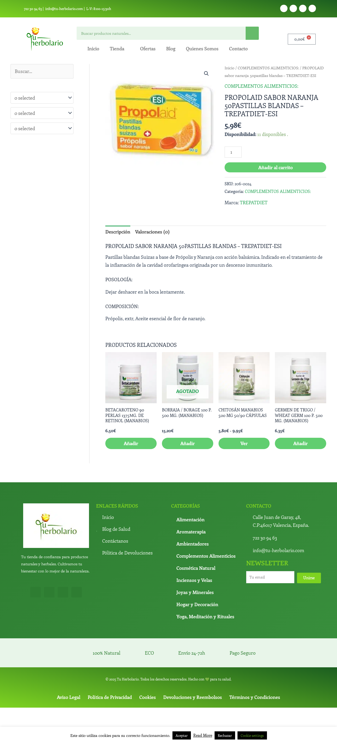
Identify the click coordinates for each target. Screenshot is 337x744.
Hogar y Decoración (197, 604)
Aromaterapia (191, 531)
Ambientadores (192, 544)
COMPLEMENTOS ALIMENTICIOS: (268, 67)
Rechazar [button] (225, 735)
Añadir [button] (131, 443)
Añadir (187, 443)
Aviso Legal (68, 697)
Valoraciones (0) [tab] (152, 231)
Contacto (238, 48)
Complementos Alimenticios (206, 556)
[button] (206, 73)
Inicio (93, 48)
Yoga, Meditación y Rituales (205, 616)
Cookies (147, 697)
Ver (244, 443)
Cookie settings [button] (252, 735)
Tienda (117, 48)
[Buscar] (252, 33)
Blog (170, 48)
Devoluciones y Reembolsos (192, 697)
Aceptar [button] (182, 735)
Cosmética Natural (195, 568)
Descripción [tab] (117, 231)
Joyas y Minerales (195, 592)
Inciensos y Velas (194, 580)
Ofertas (148, 48)
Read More (202, 735)
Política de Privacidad (110, 697)
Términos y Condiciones (254, 697)
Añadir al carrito (275, 167)
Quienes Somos (202, 48)
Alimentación (190, 519)
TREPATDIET (253, 202)
